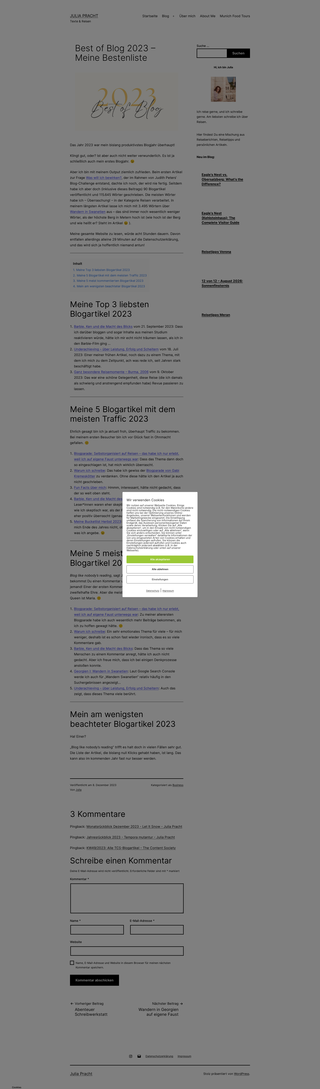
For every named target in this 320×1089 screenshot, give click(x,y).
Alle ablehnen (160, 569)
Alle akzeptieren (160, 559)
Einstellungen (160, 579)
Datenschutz (152, 590)
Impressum (168, 590)
